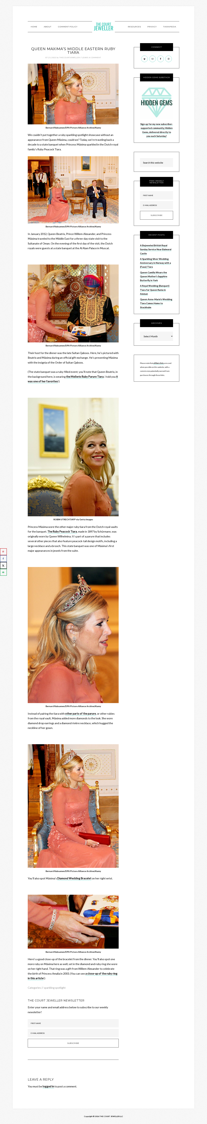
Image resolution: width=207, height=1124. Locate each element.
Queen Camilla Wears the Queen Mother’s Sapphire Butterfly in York (153, 276)
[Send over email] (3, 572)
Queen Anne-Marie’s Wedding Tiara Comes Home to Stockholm (156, 303)
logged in (48, 1086)
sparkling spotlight (55, 987)
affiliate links (158, 363)
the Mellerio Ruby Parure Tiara (85, 376)
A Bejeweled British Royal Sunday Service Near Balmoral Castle (155, 249)
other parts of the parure (80, 713)
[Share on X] (3, 565)
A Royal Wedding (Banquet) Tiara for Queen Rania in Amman (154, 289)
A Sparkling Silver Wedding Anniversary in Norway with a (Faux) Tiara (155, 263)
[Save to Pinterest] (3, 551)
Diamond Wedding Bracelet (74, 878)
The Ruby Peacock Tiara (62, 531)
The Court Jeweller (103, 26)
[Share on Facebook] (3, 558)
